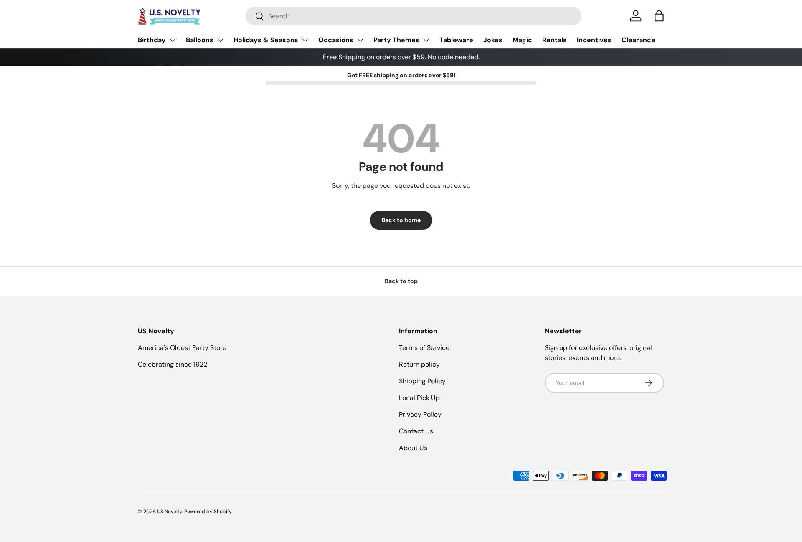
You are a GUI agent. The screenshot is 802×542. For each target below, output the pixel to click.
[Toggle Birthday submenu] (173, 40)
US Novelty (169, 511)
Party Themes (396, 39)
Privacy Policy (420, 414)
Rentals (554, 39)
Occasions (335, 39)
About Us (413, 447)
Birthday (152, 39)
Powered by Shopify (208, 511)
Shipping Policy (422, 381)
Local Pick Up (419, 397)
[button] (659, 16)
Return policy (419, 364)
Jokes (493, 39)
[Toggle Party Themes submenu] (426, 40)
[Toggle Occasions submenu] (360, 40)
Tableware (456, 39)
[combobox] (413, 16)
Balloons (199, 39)
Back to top (401, 281)
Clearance (638, 39)
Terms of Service (424, 347)
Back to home (401, 220)
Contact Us (416, 431)
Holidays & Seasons (265, 39)
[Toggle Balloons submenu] (220, 40)
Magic (522, 39)
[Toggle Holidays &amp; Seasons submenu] (305, 40)
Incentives (594, 39)
